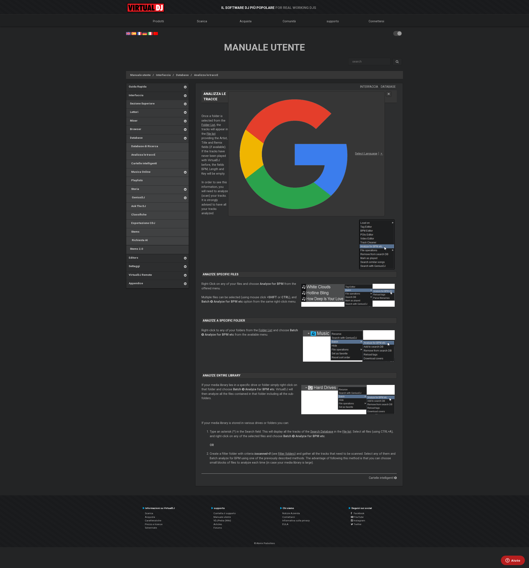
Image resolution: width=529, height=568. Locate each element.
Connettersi (376, 21)
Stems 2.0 (136, 248)
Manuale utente (140, 75)
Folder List (208, 125)
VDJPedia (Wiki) (222, 520)
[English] (128, 33)
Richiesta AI (138, 240)
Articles (217, 524)
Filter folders (286, 453)
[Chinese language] (155, 33)
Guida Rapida (138, 86)
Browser (135, 129)
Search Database (321, 431)
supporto (333, 21)
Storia (134, 189)
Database (182, 75)
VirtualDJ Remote (140, 274)
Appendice (136, 283)
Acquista (245, 21)
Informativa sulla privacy (296, 520)
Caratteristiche (153, 520)
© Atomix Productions (264, 543)
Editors (133, 257)
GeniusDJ (137, 197)
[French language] (139, 33)
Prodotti (158, 21)
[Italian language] (150, 33)
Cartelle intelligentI (143, 163)
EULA (285, 524)
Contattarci (288, 517)
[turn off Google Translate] (389, 94)
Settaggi (134, 266)
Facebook (358, 513)
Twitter (357, 524)
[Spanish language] (133, 33)
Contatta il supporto (224, 513)
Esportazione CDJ (142, 223)
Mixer (133, 120)
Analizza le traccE (206, 75)
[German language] (144, 33)
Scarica (202, 21)
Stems (134, 231)
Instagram (359, 520)
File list (211, 133)
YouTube (358, 517)
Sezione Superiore (142, 103)
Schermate (151, 527)
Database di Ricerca (143, 146)
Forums (217, 527)
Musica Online (139, 171)
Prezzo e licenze (153, 524)
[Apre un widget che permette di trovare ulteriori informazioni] (513, 561)
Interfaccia (163, 75)
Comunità (289, 21)
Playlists (136, 180)
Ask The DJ (137, 206)
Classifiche (138, 214)
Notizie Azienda (291, 513)
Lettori (133, 112)
